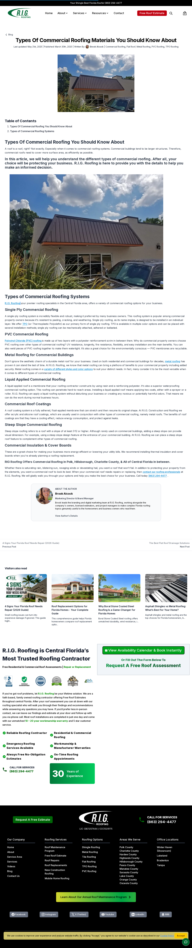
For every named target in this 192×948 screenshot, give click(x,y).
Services (78, 13)
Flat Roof (131, 46)
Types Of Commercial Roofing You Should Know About (41, 126)
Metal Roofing (143, 46)
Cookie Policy (167, 935)
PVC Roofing (158, 46)
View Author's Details (66, 516)
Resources (99, 13)
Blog (10, 34)
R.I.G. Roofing (12, 303)
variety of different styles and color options (68, 369)
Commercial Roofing (115, 46)
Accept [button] (181, 935)
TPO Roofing (172, 46)
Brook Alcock (64, 493)
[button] (66, 13)
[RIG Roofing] (19, 13)
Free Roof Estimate (152, 13)
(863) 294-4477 (113, 3)
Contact (119, 13)
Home (49, 13)
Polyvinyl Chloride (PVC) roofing (23, 340)
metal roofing (172, 361)
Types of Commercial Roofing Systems (32, 131)
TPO (24, 323)
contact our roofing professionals (161, 471)
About (61, 13)
